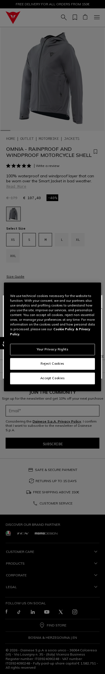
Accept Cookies (52, 378)
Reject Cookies (52, 364)
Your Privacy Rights (53, 349)
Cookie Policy (63, 329)
